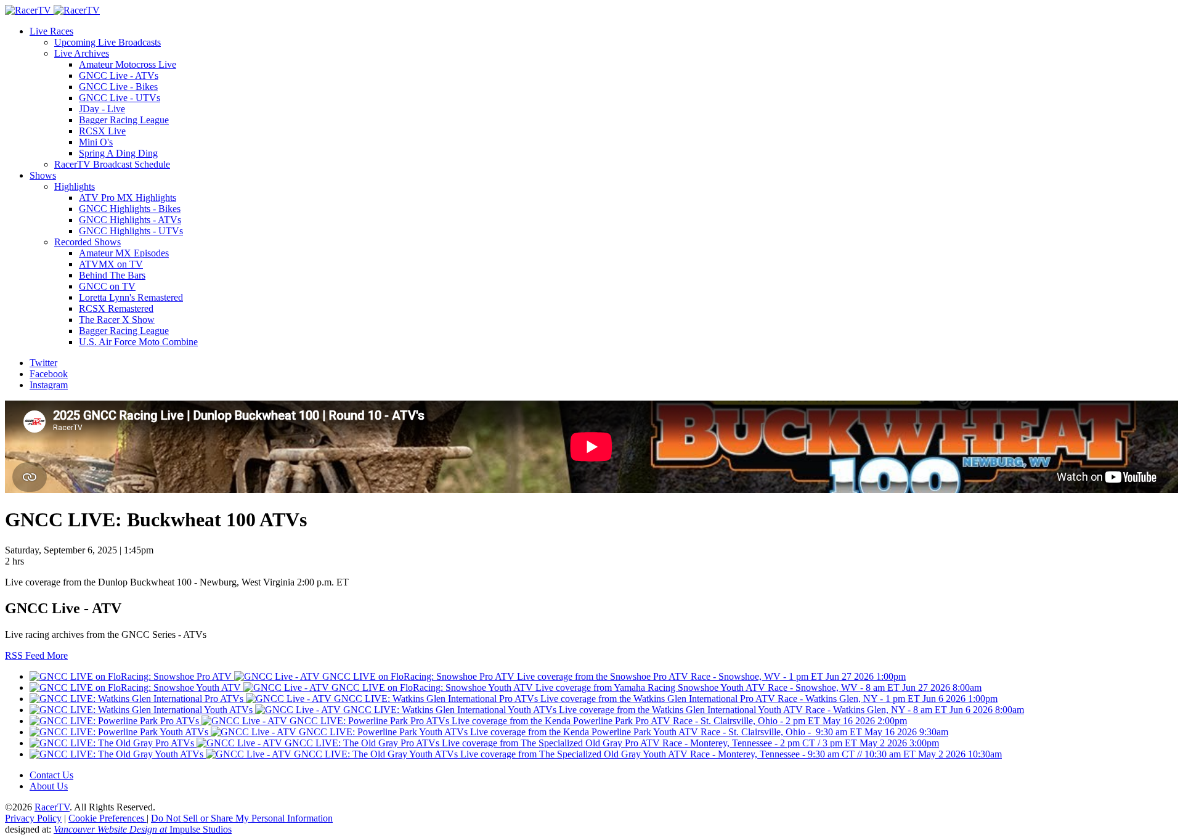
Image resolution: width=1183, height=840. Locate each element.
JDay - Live (102, 109)
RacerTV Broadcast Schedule (112, 164)
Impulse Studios (143, 829)
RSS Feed (26, 655)
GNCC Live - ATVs (118, 75)
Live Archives (81, 53)
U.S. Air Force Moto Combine (138, 341)
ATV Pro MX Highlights (127, 197)
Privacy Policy (33, 818)
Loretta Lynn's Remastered (131, 297)
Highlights (74, 186)
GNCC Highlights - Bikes (130, 208)
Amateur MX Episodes (124, 253)
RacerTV (52, 807)
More (57, 655)
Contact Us (51, 775)
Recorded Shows (87, 242)
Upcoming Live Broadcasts (107, 42)
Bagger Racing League (124, 120)
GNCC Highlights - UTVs (131, 231)
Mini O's (96, 142)
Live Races (51, 31)
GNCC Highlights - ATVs (130, 219)
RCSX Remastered (116, 308)
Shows (43, 175)
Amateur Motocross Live (127, 64)
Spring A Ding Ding (118, 153)
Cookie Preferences (107, 818)
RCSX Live (102, 131)
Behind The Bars (112, 275)
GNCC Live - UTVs (119, 97)
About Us (49, 786)
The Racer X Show (117, 319)
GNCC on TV (107, 286)
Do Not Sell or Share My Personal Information (242, 818)
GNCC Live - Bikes (118, 86)
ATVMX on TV (111, 264)
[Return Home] (52, 10)
